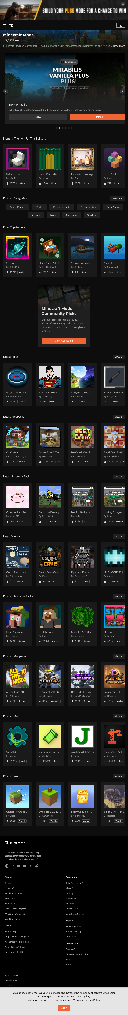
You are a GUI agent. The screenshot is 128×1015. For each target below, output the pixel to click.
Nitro (68, 965)
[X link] (30, 866)
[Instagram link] (7, 866)
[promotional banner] (64, 10)
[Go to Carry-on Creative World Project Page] (82, 384)
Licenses (9, 986)
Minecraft (9, 888)
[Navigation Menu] (4, 25)
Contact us (71, 937)
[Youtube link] (19, 866)
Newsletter (71, 899)
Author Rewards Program (17, 942)
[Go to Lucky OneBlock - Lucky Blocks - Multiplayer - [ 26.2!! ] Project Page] (82, 804)
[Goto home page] (11, 25)
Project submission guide (17, 937)
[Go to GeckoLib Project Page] (17, 744)
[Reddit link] (36, 866)
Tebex (68, 960)
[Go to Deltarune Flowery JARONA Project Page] (50, 504)
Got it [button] (64, 1008)
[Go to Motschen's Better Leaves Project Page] (82, 624)
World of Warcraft (14, 893)
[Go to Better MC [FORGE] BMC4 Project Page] (82, 684)
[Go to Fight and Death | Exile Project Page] (82, 564)
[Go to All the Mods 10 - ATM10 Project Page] (17, 684)
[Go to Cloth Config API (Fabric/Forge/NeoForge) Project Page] (50, 744)
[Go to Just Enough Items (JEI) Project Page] (82, 744)
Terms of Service (12, 976)
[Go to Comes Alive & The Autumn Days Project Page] (50, 444)
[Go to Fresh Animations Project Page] (17, 624)
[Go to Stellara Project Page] (17, 255)
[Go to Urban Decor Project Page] (17, 166)
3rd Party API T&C (14, 952)
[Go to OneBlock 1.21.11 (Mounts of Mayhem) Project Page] (50, 804)
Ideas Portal (71, 888)
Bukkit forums (72, 909)
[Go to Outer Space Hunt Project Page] (17, 564)
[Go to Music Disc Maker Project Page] (17, 384)
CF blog (69, 893)
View (38, 117)
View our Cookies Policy (86, 1000)
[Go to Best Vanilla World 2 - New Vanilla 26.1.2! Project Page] (82, 444)
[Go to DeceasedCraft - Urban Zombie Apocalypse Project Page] (50, 684)
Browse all (117, 198)
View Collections (64, 341)
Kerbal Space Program (15, 909)
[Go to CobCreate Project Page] (17, 444)
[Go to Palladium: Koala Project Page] (50, 384)
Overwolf (70, 949)
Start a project (12, 932)
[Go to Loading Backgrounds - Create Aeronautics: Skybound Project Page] (82, 504)
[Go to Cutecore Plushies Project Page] (17, 504)
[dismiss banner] (123, 4)
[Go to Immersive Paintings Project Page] (82, 166)
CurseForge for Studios (77, 954)
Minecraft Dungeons (15, 914)
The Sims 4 (10, 899)
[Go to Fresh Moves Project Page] (50, 624)
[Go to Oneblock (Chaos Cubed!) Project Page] (17, 804)
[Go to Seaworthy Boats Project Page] (82, 255)
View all (119, 357)
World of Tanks (12, 919)
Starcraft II (10, 904)
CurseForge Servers (75, 914)
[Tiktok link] (13, 866)
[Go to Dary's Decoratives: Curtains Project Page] (50, 166)
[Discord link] (25, 866)
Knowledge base (73, 926)
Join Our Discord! (74, 883)
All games (9, 883)
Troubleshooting (73, 932)
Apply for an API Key (15, 947)
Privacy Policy (11, 981)
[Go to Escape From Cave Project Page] (50, 564)
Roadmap (70, 904)
